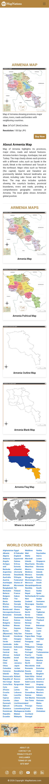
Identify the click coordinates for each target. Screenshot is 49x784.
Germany (18, 607)
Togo (38, 634)
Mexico (28, 569)
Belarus (6, 593)
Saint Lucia (30, 682)
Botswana (7, 615)
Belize (5, 599)
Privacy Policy (24, 754)
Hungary (17, 639)
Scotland (29, 714)
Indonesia (18, 647)
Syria (38, 609)
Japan (16, 666)
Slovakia (40, 564)
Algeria (6, 556)
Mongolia (29, 577)
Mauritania (29, 564)
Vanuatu (40, 690)
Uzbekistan (41, 687)
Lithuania (18, 706)
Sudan (39, 599)
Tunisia (39, 647)
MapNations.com (33, 780)
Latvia (17, 690)
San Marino (30, 698)
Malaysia (18, 716)
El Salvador (19, 553)
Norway (28, 623)
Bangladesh (8, 588)
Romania (29, 668)
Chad (5, 660)
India (16, 644)
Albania (6, 553)
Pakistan (29, 628)
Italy (16, 660)
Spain (38, 593)
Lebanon (18, 692)
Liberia (17, 698)
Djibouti (6, 706)
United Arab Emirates (40, 665)
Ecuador (6, 716)
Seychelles (41, 553)
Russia (28, 671)
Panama (28, 634)
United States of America (40, 679)
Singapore (40, 561)
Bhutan (6, 604)
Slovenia (40, 567)
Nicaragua (29, 604)
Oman (27, 625)
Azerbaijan (7, 583)
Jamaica (18, 663)
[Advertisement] (24, 36)
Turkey (39, 650)
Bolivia (6, 607)
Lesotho (17, 695)
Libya (16, 700)
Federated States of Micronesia (19, 582)
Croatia (6, 692)
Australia (7, 577)
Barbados (7, 591)
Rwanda (28, 674)
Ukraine (39, 660)
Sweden (39, 604)
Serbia (39, 550)
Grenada (17, 615)
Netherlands (30, 596)
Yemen (39, 706)
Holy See (18, 634)
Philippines (29, 647)
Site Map (24, 764)
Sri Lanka (40, 596)
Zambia (39, 708)
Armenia (6, 575)
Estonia (17, 567)
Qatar (27, 660)
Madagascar (19, 711)
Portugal (29, 652)
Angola (6, 561)
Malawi (17, 714)
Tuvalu (39, 655)
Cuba (5, 695)
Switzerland (41, 607)
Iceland (17, 641)
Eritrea (17, 564)
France (17, 593)
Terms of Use (24, 760)
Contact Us (25, 751)
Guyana (17, 628)
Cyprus (6, 698)
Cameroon (7, 647)
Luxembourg (19, 708)
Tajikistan (40, 612)
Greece (17, 612)
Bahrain (6, 585)
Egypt (16, 550)
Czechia (6, 700)
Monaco (28, 575)
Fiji (15, 588)
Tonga (39, 636)
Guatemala (19, 617)
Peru (27, 644)
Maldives (29, 550)
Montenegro (30, 580)
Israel (16, 658)
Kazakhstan (19, 671)
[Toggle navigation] (44, 3)
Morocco (29, 583)
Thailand (40, 620)
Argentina (7, 572)
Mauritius (29, 567)
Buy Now (40, 136)
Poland (28, 650)
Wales (38, 703)
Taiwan (39, 615)
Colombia (7, 668)
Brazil (5, 617)
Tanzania (40, 617)
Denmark (7, 703)
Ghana (17, 609)
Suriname (40, 601)
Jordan (17, 668)
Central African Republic (6, 655)
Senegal (28, 716)
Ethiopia (17, 577)
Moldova (28, 572)
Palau (27, 631)
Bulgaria (6, 623)
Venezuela (40, 698)
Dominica (7, 708)
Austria (6, 580)
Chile (5, 663)
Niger (27, 607)
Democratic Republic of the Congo (8, 679)
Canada (6, 650)
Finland (17, 591)
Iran (15, 650)
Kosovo (17, 679)
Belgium (6, 596)
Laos (16, 687)
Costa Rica (7, 684)
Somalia (39, 575)
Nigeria (28, 609)
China (5, 666)
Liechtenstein (20, 703)
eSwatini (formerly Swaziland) (18, 572)
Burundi (6, 636)
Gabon (17, 596)
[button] (7, 772)
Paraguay (29, 641)
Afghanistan (8, 550)
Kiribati (17, 676)
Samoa (28, 695)
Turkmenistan (42, 652)
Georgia (17, 604)
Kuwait (17, 682)
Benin (5, 601)
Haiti (16, 631)
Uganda (39, 658)
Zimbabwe (40, 711)
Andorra (6, 559)
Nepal (27, 593)
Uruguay (39, 684)
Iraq (15, 652)
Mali (27, 553)
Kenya (16, 674)
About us (24, 748)
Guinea (17, 620)
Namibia (28, 588)
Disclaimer (24, 757)
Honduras (18, 636)
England (17, 556)
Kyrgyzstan (19, 684)
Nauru (27, 591)
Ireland (17, 655)
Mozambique (30, 585)
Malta (27, 556)
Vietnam (40, 700)
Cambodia (7, 644)
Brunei (5, 620)
